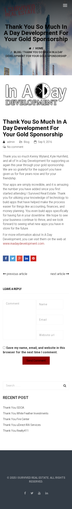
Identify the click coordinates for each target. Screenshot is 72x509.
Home (39, 48)
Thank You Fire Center (16, 419)
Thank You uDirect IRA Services (22, 424)
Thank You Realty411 (16, 430)
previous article (16, 274)
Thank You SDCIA (13, 407)
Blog (17, 52)
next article (58, 274)
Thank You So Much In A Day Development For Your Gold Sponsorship (35, 128)
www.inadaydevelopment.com (23, 243)
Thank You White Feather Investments (25, 413)
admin (11, 141)
